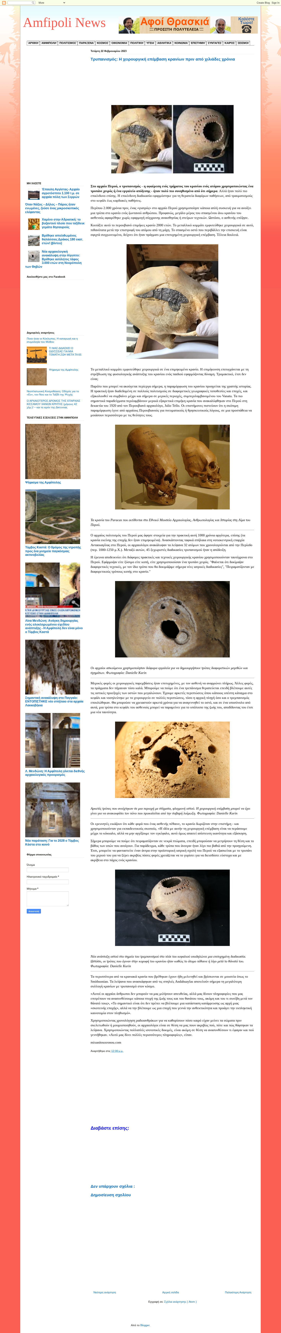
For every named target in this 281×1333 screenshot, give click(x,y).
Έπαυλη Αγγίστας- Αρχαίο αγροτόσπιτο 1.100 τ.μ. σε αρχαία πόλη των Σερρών (61, 193)
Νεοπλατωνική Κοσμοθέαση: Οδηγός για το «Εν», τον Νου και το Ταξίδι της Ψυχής (53, 393)
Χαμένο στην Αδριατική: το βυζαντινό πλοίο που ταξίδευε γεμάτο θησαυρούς (63, 223)
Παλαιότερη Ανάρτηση (238, 1292)
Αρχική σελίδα (170, 1292)
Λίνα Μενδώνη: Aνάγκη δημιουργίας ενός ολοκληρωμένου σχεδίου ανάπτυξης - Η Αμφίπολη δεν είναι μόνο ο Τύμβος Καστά (54, 626)
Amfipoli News (64, 22)
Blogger (144, 1325)
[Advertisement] (172, 83)
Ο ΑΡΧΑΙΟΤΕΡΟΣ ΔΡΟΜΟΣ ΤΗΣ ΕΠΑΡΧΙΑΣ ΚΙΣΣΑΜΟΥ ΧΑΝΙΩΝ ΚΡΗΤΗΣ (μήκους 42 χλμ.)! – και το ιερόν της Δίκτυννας (53, 404)
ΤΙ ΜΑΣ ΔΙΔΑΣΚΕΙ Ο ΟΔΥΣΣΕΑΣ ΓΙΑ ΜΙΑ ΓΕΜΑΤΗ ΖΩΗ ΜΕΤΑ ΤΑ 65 (65, 351)
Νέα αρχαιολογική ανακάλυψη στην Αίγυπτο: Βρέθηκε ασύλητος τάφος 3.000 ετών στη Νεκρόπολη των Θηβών (53, 259)
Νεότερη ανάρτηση (104, 1292)
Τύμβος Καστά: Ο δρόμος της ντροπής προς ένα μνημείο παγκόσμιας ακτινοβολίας (53, 551)
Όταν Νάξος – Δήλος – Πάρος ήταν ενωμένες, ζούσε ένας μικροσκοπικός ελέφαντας (52, 208)
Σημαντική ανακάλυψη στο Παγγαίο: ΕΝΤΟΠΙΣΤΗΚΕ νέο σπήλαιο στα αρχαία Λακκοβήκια (54, 701)
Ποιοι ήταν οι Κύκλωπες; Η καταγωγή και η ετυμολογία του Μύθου (52, 340)
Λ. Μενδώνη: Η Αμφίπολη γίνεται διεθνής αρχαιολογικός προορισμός (55, 773)
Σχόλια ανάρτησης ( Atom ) (180, 1301)
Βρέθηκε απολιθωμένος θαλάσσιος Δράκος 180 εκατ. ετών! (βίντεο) (62, 239)
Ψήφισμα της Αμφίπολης (63, 369)
